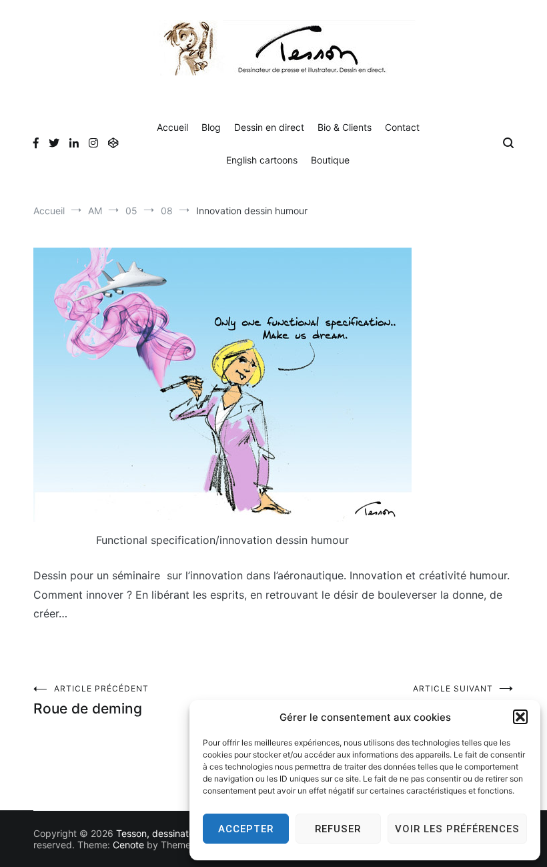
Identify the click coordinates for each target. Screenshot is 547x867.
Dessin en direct (269, 127)
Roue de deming (91, 700)
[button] (520, 717)
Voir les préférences (457, 829)
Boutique (330, 160)
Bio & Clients (345, 127)
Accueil (172, 127)
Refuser (338, 829)
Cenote (128, 844)
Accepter (246, 829)
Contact (402, 127)
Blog (211, 127)
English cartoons (262, 160)
